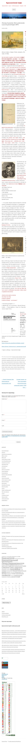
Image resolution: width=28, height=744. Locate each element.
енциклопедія (10, 362)
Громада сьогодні (6, 462)
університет (4, 576)
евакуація (15, 571)
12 (6, 588)
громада (4, 571)
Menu (14, 9)
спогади (12, 575)
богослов (19, 358)
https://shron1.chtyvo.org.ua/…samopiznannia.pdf (14, 346)
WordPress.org (5, 616)
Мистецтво (4, 483)
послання (14, 365)
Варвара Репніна (10, 360)
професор (22, 365)
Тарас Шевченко (20, 367)
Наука (3, 488)
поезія (13, 573)
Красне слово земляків (17, 356)
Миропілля (20, 563)
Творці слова (4, 497)
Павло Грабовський (6, 490)
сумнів (15, 367)
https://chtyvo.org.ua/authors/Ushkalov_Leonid (13, 343)
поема (10, 365)
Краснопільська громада (19, 558)
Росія (18, 564)
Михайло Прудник (6, 485)
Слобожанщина (18, 566)
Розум (3, 367)
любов (17, 363)
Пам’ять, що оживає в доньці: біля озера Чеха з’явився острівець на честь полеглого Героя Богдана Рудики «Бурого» (14, 526)
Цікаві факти (4, 500)
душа (5, 362)
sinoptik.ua (4, 679)
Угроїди (4, 569)
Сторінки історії (5, 495)
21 (12, 590)
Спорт (3, 493)
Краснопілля (8, 558)
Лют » (23, 593)
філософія (12, 368)
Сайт (3, 425)
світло (6, 367)
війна (17, 569)
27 (9, 592)
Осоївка (3, 564)
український (18, 575)
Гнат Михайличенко (6, 461)
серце (12, 367)
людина (21, 363)
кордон (8, 572)
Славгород (11, 566)
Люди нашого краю (6, 479)
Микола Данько (5, 481)
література (18, 572)
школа (13, 577)
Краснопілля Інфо (14, 3)
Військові (4, 457)
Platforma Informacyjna (7, 539)
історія (18, 577)
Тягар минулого (5, 498)
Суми (24, 566)
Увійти (3, 611)
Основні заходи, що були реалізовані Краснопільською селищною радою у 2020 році (20, 383)
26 (6, 592)
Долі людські (4, 466)
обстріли (4, 573)
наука (22, 572)
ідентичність (16, 362)
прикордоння (20, 573)
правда (18, 365)
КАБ (17, 556)
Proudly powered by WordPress (14, 741)
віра (15, 360)
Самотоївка (5, 566)
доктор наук (9, 571)
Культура (4, 476)
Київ (19, 556)
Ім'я (3, 414)
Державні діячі (5, 464)
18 (2, 590)
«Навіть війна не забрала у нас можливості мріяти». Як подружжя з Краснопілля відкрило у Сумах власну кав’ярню (14, 517)
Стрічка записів (5, 613)
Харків (12, 569)
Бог (16, 358)
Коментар (4, 399)
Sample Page (9, 546)
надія (24, 363)
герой (21, 569)
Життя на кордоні (5, 469)
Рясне (21, 564)
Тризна (7, 368)
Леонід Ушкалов (12, 363)
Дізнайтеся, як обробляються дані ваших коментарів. (14, 436)
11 (2, 588)
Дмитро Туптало (20, 360)
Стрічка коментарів (6, 615)
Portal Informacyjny (6, 543)
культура (12, 572)
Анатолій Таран (5, 450)
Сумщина (5, 567)
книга (6, 363)
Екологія (4, 467)
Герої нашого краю (6, 459)
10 (22, 587)
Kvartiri (3, 548)
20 (9, 590)
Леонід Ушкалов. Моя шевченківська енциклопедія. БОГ (8, 381)
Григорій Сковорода (11, 556)
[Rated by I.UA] (5, 659)
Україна (8, 569)
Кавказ (20, 362)
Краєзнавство (5, 473)
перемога (9, 573)
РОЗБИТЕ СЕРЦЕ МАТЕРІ (11, 548)
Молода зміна (5, 486)
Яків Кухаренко (17, 368)
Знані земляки (5, 471)
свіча (9, 367)
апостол (13, 358)
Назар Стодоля (5, 365)
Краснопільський (10, 560)
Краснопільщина (7, 561)
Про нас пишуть (5, 491)
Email (3, 420)
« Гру (3, 593)
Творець (4, 368)
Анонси (3, 452)
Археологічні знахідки (7, 454)
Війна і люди (4, 455)
